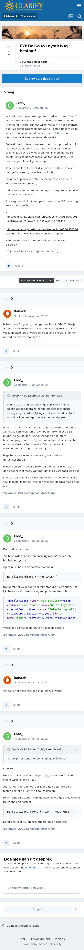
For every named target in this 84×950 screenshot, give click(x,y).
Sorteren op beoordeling (36, 280)
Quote (19, 265)
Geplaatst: (33, 107)
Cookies (59, 939)
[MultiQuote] (8, 266)
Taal (22, 939)
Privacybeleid (40, 939)
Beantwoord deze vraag (42, 78)
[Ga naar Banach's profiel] (7, 314)
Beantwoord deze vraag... (28, 887)
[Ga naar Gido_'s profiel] (10, 105)
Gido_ (45, 61)
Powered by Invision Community (42, 944)
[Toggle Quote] (9, 395)
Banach (51, 395)
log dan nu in (37, 867)
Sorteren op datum (68, 280)
